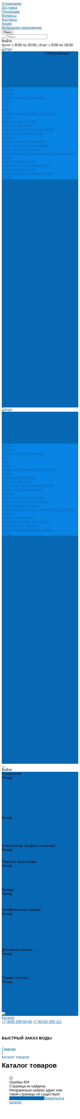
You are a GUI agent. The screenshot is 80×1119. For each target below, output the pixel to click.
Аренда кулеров (15, 213)
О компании (11, 233)
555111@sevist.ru (58, 57)
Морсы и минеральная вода (25, 145)
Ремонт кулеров (15, 209)
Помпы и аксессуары (19, 121)
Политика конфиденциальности (28, 85)
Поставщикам (13, 77)
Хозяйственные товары (21, 149)
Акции (7, 401)
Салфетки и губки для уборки (26, 165)
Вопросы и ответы (17, 397)
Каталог (8, 265)
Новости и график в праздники (18, 59)
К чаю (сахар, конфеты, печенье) (28, 113)
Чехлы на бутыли (16, 313)
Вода (6, 101)
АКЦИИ (8, 93)
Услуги (7, 177)
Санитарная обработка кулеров (28, 205)
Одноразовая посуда (19, 169)
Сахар (7, 117)
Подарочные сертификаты (24, 97)
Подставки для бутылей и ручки (28, 129)
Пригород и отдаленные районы (28, 193)
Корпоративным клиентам (23, 189)
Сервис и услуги (15, 381)
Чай (5, 105)
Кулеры (8, 137)
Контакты (9, 65)
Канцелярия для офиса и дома (27, 173)
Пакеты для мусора (18, 161)
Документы (11, 69)
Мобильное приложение (22, 405)
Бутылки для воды (17, 125)
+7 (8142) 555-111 (58, 70)
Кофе (6, 109)
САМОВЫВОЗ (13, 197)
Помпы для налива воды (22, 133)
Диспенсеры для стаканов (23, 141)
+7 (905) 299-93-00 (59, 62)
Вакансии (10, 73)
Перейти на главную (26, 1098)
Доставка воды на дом (20, 185)
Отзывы (8, 81)
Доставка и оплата (17, 361)
